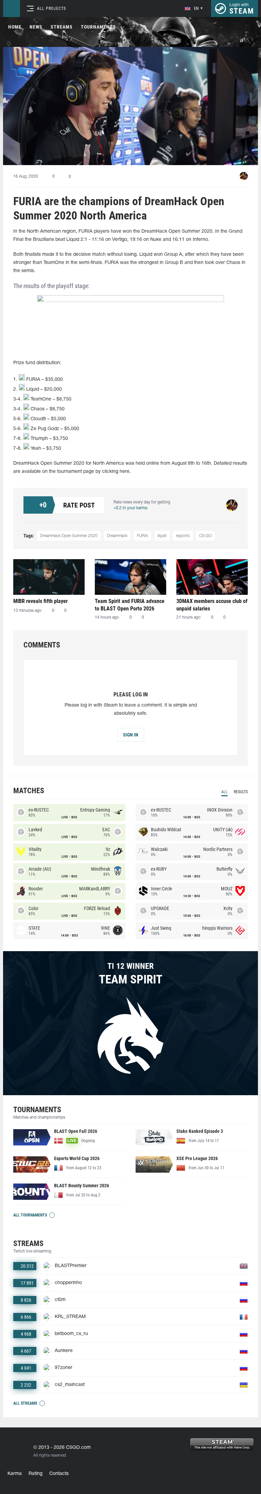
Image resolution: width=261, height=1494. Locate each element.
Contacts (59, 1474)
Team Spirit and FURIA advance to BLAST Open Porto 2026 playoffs (129, 605)
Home (14, 27)
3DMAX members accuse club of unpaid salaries (211, 605)
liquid (162, 536)
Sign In (130, 734)
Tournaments (98, 27)
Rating (35, 1474)
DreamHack (117, 536)
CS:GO (205, 536)
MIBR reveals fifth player (40, 601)
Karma (14, 1474)
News (36, 27)
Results (241, 791)
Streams (62, 27)
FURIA (142, 536)
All (224, 791)
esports (183, 536)
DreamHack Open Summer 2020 (69, 536)
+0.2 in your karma (130, 508)
